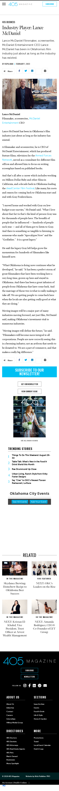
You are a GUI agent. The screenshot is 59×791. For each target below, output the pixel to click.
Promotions (38, 738)
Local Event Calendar (42, 745)
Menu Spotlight (12, 764)
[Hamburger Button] (4, 4)
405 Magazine (13, 776)
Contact (9, 712)
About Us (10, 704)
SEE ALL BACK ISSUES (29, 441)
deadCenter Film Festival (20, 188)
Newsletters (29, 676)
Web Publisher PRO (42, 776)
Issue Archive (39, 704)
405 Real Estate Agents (15, 749)
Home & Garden (40, 719)
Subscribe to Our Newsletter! (29, 371)
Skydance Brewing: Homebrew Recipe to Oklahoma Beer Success (15, 588)
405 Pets (9, 753)
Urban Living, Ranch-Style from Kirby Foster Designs (30, 475)
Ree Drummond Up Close (24, 469)
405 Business (8, 22)
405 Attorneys (12, 745)
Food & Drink (39, 712)
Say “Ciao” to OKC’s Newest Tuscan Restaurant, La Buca (29, 481)
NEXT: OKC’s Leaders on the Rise (44, 585)
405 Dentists (11, 742)
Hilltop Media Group (14, 723)
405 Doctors (11, 738)
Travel (36, 742)
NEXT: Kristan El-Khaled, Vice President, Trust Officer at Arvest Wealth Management (15, 628)
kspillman (9, 63)
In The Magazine (14, 578)
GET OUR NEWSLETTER (29, 384)
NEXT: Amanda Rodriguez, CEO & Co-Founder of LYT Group (44, 627)
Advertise (10, 708)
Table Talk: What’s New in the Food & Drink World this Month (29, 463)
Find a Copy (38, 749)
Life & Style (38, 715)
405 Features (44, 578)
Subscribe (50, 4)
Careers (9, 715)
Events (36, 708)
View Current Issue (29, 391)
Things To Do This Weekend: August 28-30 (31, 456)
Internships (10, 719)
